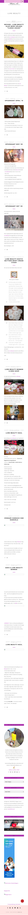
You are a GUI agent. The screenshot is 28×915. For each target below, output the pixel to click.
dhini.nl (20, 912)
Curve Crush (11, 68)
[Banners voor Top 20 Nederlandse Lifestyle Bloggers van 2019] (11, 883)
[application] (14, 825)
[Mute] (20, 829)
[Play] (5, 829)
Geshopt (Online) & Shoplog (14, 21)
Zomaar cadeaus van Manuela (14, 519)
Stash (22, 430)
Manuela (19, 541)
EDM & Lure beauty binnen (14, 568)
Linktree (10, 769)
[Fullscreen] (22, 829)
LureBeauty (18, 376)
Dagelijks (12, 98)
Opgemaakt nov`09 (14, 144)
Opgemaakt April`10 (14, 100)
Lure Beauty (12, 37)
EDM (16, 603)
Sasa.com (17, 169)
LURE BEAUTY (7, 623)
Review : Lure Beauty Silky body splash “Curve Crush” (14, 26)
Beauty (7, 98)
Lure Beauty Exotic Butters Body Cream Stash (14, 260)
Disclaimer (18, 904)
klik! (10, 39)
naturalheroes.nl (11, 809)
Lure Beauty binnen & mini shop (14, 370)
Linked (14, 769)
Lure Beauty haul (14, 433)
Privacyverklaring (11, 904)
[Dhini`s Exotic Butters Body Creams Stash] (14, 277)
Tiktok (18, 769)
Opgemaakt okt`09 (14, 206)
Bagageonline (7, 890)
